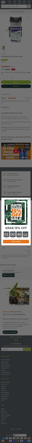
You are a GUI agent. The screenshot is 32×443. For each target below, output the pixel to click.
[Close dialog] (29, 199)
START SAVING (16, 241)
